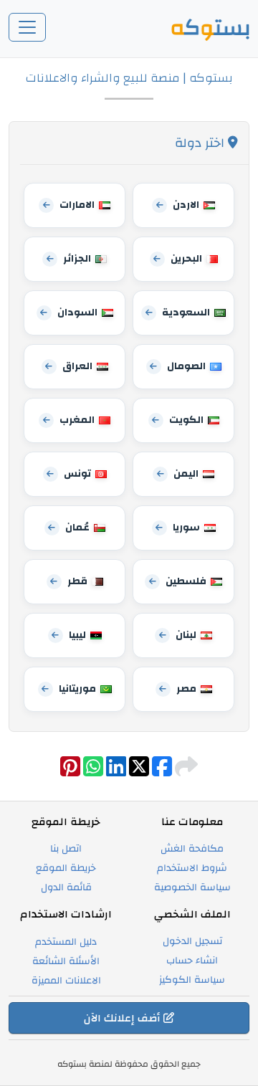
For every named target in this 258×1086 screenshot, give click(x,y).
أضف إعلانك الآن (123, 1018)
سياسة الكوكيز (192, 980)
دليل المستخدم (66, 942)
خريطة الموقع (66, 868)
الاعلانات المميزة (66, 980)
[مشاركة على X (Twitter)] (137, 772)
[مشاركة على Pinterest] (70, 772)
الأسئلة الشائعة (66, 961)
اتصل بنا (66, 848)
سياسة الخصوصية (192, 887)
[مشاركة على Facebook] (160, 772)
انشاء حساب (192, 960)
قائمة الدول (66, 887)
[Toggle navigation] (27, 27)
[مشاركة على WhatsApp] (91, 772)
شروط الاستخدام (192, 868)
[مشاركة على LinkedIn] (114, 772)
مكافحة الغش (192, 848)
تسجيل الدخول (192, 941)
